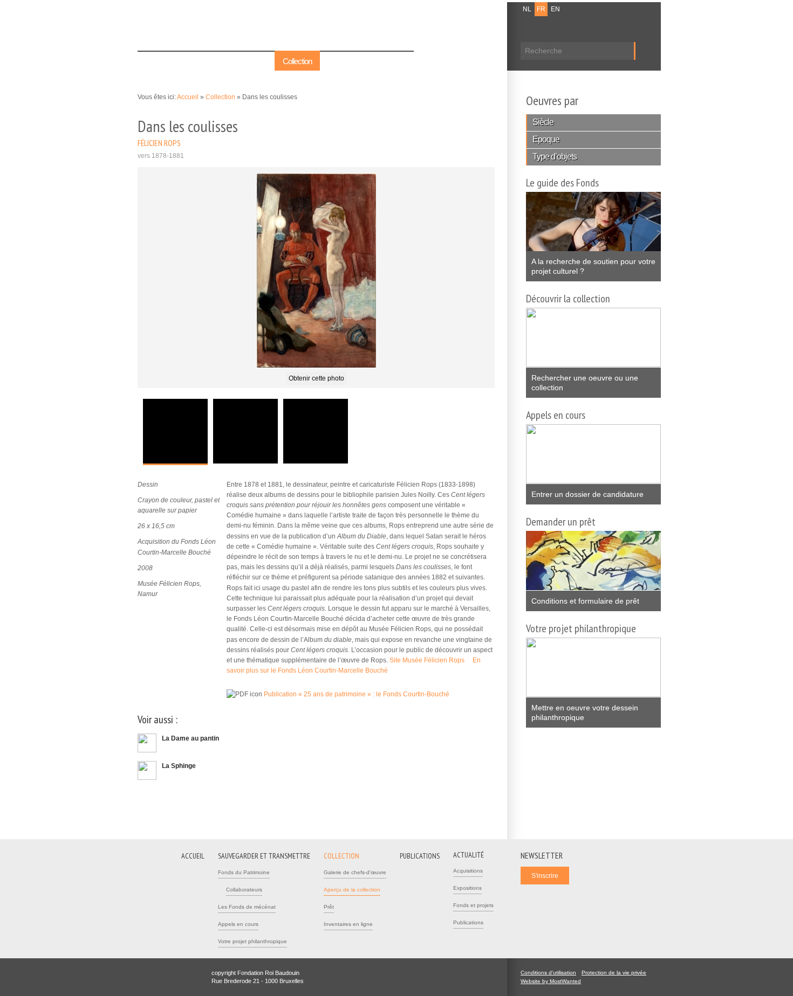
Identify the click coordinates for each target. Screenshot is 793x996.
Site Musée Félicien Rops (430, 660)
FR (541, 9)
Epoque (545, 139)
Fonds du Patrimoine (244, 872)
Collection (297, 61)
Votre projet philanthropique (252, 941)
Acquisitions (468, 871)
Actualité (393, 61)
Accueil (157, 61)
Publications (346, 61)
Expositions (467, 888)
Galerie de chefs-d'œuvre (355, 872)
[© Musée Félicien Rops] (316, 270)
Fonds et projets (473, 905)
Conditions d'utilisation (548, 973)
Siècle (542, 122)
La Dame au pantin (190, 738)
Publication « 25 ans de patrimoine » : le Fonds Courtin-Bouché (360, 694)
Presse (484, 9)
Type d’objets (554, 156)
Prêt (329, 907)
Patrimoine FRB (194, 28)
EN (555, 9)
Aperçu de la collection (352, 890)
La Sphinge (179, 766)
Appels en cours (238, 924)
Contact (456, 9)
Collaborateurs (244, 890)
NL (527, 9)
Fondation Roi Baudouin (293, 25)
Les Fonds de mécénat (247, 907)
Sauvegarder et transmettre (225, 61)
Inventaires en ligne (348, 924)
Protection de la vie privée (614, 973)
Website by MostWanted (554, 981)
